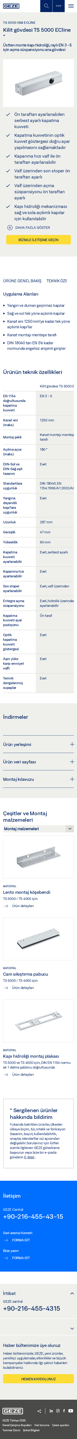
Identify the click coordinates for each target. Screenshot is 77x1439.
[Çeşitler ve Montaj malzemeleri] (38, 830)
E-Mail (29, 1157)
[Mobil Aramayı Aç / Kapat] (46, 6)
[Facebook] (64, 1411)
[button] (39, 1411)
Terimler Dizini (11, 1430)
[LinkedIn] (51, 1411)
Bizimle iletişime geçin (38, 240)
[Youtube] (71, 1411)
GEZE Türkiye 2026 (14, 1420)
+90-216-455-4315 (31, 1308)
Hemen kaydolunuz (38, 1379)
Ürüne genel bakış (22, 281)
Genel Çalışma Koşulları (16, 1425)
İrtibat (9, 1293)
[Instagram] (58, 1411)
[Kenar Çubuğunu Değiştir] (58, 6)
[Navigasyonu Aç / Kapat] (71, 6)
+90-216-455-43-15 (33, 1216)
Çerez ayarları (60, 1425)
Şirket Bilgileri (31, 1430)
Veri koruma (41, 1425)
